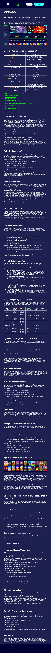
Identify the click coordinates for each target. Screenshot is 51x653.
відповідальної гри (8, 604)
